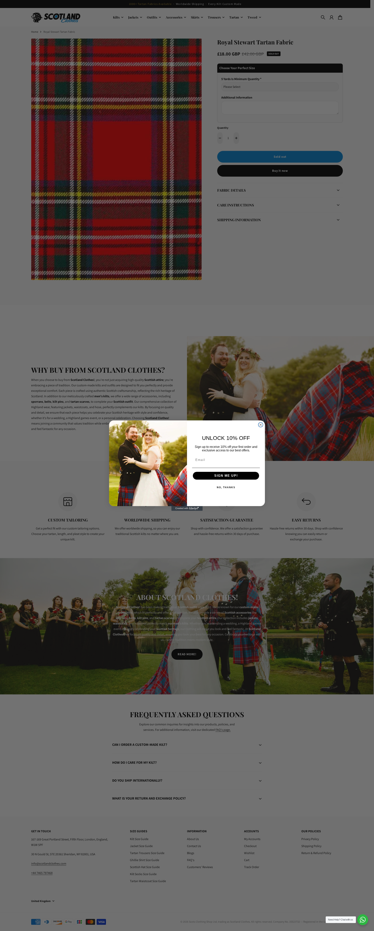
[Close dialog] (260, 424)
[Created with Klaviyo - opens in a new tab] (187, 508)
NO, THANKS (226, 487)
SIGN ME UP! (226, 475)
